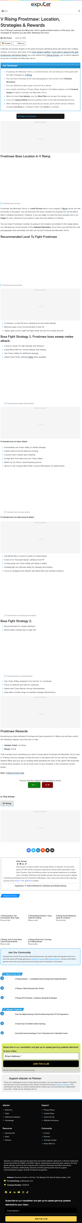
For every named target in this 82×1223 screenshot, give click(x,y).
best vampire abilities (41, 52)
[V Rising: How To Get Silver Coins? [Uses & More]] (13, 930)
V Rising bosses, (52, 55)
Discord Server (54, 960)
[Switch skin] (79, 10)
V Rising (28, 75)
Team (7, 1115)
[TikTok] (27, 1194)
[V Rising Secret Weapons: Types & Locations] (68, 906)
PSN (22, 880)
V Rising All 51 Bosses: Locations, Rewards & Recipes (36, 999)
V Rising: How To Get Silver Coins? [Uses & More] (11, 940)
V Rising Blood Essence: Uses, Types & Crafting (40, 916)
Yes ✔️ (34, 785)
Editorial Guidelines (12, 1119)
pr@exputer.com (26, 1183)
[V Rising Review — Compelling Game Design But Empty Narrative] (7, 983)
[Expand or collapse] (62, 116)
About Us (8, 1112)
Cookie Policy (49, 1115)
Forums (47, 1135)
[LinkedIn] (38, 850)
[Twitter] (33, 850)
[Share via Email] (47, 850)
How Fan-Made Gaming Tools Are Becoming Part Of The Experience (41, 1015)
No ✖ (47, 785)
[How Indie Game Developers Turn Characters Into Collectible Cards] (7, 1037)
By (2, 38)
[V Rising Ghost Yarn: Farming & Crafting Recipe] (40, 930)
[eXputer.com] (41, 4)
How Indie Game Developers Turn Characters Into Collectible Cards (41, 1034)
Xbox (30, 880)
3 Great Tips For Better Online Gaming (30, 1024)
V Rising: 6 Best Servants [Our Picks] (29, 989)
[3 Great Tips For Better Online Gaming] (7, 1027)
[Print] (52, 850)
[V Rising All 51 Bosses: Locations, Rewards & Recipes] (7, 1002)
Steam (17, 880)
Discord (47, 1138)
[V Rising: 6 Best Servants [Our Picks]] (7, 992)
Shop (7, 1138)
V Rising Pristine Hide (15, 773)
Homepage (9, 1122)
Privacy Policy (49, 1112)
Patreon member (62, 1086)
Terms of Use (49, 1119)
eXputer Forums (37, 960)
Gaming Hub (10, 1135)
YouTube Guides (50, 1142)
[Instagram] (23, 1194)
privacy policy (30, 1071)
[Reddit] (43, 850)
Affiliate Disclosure (51, 1122)
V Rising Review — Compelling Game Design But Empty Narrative (41, 980)
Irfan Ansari (6, 38)
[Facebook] (29, 850)
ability (30, 357)
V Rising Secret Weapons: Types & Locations (66, 916)
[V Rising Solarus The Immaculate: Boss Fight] (13, 906)
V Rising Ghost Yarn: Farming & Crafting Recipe (39, 940)
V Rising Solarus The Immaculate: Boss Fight (10, 916)
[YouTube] (19, 1194)
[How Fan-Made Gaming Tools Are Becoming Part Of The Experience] (7, 1018)
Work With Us (49, 1145)
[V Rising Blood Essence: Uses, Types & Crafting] (40, 906)
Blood (64, 208)
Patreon (8, 1142)
